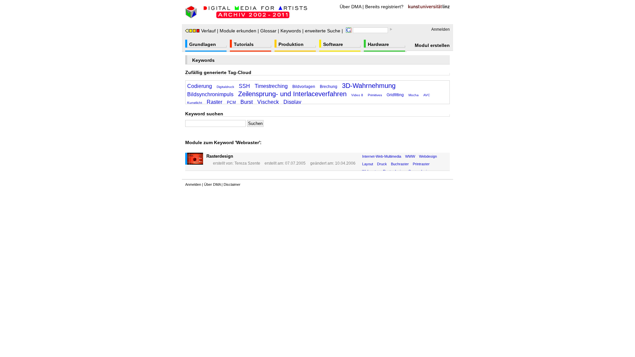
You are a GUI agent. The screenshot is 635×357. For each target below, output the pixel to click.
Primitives (375, 95)
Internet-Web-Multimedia (381, 156)
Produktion (291, 44)
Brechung (328, 86)
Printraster (421, 164)
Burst (246, 102)
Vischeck (268, 102)
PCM (231, 102)
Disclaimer (232, 184)
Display (292, 102)
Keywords (290, 30)
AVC (426, 95)
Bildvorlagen (303, 86)
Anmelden (440, 29)
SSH (244, 86)
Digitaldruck (225, 87)
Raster (214, 102)
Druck (382, 164)
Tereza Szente (247, 163)
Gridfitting (395, 95)
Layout (367, 164)
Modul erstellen (432, 45)
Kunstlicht (194, 102)
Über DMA (350, 6)
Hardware (378, 44)
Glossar (268, 30)
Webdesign (428, 156)
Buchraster (400, 164)
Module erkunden (238, 30)
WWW (410, 156)
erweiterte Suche (322, 30)
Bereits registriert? (384, 6)
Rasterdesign (219, 156)
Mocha (413, 95)
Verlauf (208, 30)
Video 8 (357, 95)
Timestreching (271, 86)
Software (333, 44)
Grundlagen (202, 44)
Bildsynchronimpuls (210, 94)
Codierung (199, 86)
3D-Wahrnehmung (369, 85)
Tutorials (244, 44)
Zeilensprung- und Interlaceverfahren (292, 94)
